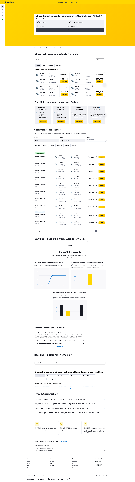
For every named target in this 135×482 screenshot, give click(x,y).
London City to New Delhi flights (42, 388)
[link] (43, 121)
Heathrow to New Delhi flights (42, 386)
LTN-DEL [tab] (70, 245)
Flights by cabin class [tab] (75, 375)
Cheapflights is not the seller (42, 445)
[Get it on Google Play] (98, 461)
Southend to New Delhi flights (65, 388)
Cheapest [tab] (38, 65)
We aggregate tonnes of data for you (44, 448)
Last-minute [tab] (50, 65)
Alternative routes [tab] (40, 375)
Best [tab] (44, 65)
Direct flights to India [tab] (63, 375)
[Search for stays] (2, 9)
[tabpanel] (70, 292)
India (39, 47)
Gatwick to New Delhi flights (64, 386)
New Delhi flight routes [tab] (88, 375)
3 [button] (101, 231)
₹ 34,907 (97, 16)
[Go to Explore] (2, 15)
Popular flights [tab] (51, 379)
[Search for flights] (2, 6)
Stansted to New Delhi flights (88, 386)
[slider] (106, 141)
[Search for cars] (2, 12)
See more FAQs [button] (59, 346)
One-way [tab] (58, 65)
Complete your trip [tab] (51, 375)
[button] (2, 2)
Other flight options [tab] (40, 379)
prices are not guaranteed (62, 441)
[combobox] (38, 19)
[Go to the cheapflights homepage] (10, 2)
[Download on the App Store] (98, 465)
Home (35, 47)
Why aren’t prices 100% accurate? (44, 450)
